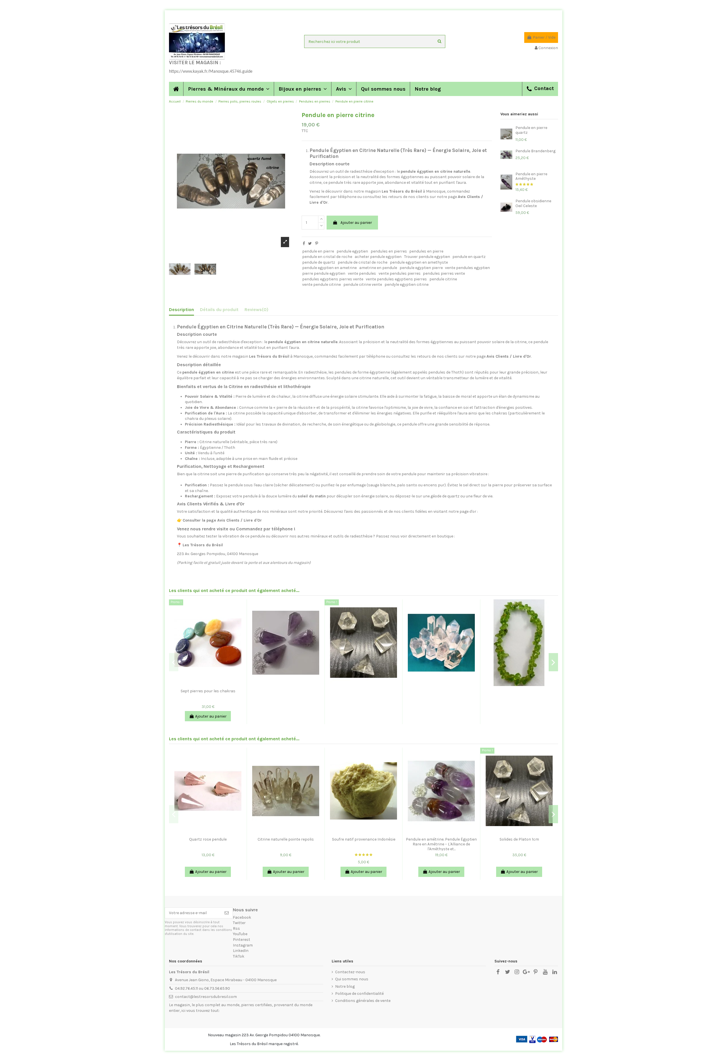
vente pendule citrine (321, 284)
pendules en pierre (426, 251)
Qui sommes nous (351, 979)
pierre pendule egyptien (323, 273)
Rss (236, 928)
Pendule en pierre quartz (531, 130)
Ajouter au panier (356, 222)
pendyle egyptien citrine (407, 284)
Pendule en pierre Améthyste (531, 176)
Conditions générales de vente (362, 1000)
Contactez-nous (350, 972)
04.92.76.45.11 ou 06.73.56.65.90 (202, 988)
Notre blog (345, 986)
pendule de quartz (318, 262)
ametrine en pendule (378, 267)
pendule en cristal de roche (327, 256)
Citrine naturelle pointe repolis (286, 839)
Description (181, 309)
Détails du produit (219, 309)
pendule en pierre (318, 251)
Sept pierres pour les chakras (208, 691)
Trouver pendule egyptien (427, 256)
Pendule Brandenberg (535, 151)
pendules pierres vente (444, 273)
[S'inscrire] (227, 913)
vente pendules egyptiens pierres (396, 279)
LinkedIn (240, 950)
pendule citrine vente (362, 284)
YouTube (240, 933)
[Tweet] (310, 243)
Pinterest (241, 939)
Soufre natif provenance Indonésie (363, 839)
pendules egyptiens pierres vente (332, 279)
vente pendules (362, 273)
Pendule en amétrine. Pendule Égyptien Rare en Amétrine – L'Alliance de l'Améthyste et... (441, 844)
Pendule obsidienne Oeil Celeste (533, 203)
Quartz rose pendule (208, 839)
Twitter (239, 922)
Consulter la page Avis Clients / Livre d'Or (222, 520)
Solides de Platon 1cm (519, 839)
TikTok (238, 956)
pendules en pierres (389, 251)
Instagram (243, 945)
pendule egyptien (352, 251)
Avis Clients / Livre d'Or (508, 356)
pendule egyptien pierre (421, 267)
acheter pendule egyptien (378, 256)
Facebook (242, 917)
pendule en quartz (469, 256)
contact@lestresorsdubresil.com (206, 996)
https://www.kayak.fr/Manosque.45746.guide (210, 71)
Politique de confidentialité (359, 993)
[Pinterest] (316, 243)
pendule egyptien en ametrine (329, 267)
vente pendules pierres (400, 273)
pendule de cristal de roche (362, 262)
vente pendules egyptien (467, 267)
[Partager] (304, 243)
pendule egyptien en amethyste (419, 262)
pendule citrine (443, 279)
